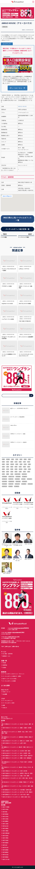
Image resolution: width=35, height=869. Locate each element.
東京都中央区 (4, 486)
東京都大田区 (24, 481)
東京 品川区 (5, 826)
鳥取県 (7, 464)
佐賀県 (29, 459)
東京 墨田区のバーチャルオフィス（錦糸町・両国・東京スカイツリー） (17, 747)
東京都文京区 (24, 474)
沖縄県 (3, 459)
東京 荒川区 (5, 847)
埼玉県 (29, 469)
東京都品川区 (17, 483)
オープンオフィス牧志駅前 (17, 417)
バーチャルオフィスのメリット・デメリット (13, 673)
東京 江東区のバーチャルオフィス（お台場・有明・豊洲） (17, 750)
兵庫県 (21, 464)
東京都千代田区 (17, 474)
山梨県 (29, 466)
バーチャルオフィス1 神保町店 (7, 508)
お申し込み (8, 646)
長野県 (24, 466)
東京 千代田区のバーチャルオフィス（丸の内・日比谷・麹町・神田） (17, 724)
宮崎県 (12, 459)
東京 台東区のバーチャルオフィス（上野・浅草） (15, 743)
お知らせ (5, 707)
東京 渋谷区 (5, 835)
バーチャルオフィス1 (18, 867)
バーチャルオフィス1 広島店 (17, 508)
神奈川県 (5, 26)
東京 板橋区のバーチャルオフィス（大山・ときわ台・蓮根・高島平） (17, 786)
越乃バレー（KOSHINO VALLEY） (19, 408)
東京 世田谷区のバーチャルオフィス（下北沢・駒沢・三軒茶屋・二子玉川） (17, 762)
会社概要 (5, 694)
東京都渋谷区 (18, 481)
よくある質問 (5, 685)
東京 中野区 (5, 838)
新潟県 (16, 469)
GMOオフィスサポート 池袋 (17, 433)
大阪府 (25, 464)
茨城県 (12, 471)
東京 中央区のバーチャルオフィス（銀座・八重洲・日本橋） (17, 727)
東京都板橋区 (18, 476)
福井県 (3, 469)
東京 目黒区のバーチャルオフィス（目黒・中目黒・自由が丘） (18, 755)
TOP (2, 646)
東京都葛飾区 (4, 476)
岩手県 (3, 474)
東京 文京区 (5, 816)
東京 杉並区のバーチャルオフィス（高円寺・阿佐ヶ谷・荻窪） (18, 773)
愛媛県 (12, 461)
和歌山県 (12, 464)
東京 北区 (5, 845)
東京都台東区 (30, 483)
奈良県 (17, 464)
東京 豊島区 (5, 842)
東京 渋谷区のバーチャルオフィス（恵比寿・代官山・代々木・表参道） (17, 767)
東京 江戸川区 (6, 859)
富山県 (12, 469)
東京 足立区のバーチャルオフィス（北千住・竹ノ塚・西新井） (18, 792)
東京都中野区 (4, 481)
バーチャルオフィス (7, 700)
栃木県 (7, 471)
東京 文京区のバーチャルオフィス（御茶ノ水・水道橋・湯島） (18, 740)
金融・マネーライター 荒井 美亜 (17, 560)
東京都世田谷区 (11, 481)
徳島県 (20, 461)
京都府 (29, 464)
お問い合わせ (15, 646)
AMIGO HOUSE (22, 106)
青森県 (7, 474)
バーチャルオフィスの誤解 (9, 681)
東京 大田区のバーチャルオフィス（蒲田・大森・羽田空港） (17, 758)
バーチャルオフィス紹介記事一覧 (17, 229)
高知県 (7, 461)
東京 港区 (5, 811)
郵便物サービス (6, 656)
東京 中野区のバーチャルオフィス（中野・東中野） (15, 771)
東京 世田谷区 (6, 833)
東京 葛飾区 (5, 857)
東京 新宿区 (5, 814)
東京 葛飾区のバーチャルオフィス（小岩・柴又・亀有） (16, 794)
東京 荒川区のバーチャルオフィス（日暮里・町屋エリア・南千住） (18, 782)
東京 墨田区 (5, 821)
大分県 (17, 459)
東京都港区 (10, 486)
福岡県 (3, 461)
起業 (4, 705)
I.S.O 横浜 (4, 237)
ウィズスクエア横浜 (23, 237)
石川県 (7, 469)
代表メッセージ (6, 691)
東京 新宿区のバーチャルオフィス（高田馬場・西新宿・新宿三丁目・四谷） (17, 737)
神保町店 (26, 628)
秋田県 (24, 471)
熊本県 (21, 459)
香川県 (16, 461)
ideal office (13, 425)
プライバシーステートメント (23, 641)
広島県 (24, 461)
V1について (5, 690)
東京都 (3, 805)
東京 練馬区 (5, 852)
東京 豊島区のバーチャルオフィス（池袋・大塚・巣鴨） (16, 775)
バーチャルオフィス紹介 (9, 703)
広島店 (22, 632)
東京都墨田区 (24, 483)
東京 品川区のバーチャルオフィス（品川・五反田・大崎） (17, 753)
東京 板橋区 (5, 850)
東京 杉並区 (5, 840)
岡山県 (29, 461)
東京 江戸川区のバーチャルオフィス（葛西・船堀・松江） (17, 797)
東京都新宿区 (16, 486)
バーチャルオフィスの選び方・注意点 (12, 676)
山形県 (20, 471)
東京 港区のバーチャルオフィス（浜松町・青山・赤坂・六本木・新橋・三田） (17, 732)
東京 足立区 (5, 854)
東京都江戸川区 (11, 476)
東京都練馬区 (24, 476)
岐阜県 (20, 466)
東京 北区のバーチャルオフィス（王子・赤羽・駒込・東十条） (18, 778)
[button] (17, 88)
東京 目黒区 (5, 828)
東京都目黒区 (4, 483)
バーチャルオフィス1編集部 (7, 522)
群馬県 (3, 471)
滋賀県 (3, 466)
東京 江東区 (5, 823)
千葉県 (25, 469)
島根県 (3, 464)
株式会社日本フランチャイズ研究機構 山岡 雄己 (17, 545)
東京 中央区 (5, 809)
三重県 (7, 466)
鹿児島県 (7, 459)
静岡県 (16, 466)
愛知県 (12, 466)
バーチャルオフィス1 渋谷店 (28, 508)
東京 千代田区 (6, 807)
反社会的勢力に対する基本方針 (8, 642)
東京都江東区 (11, 483)
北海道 (12, 474)
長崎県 (25, 459)
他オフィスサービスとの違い (10, 678)
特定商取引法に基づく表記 (7, 641)
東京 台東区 (5, 819)
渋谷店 (3, 628)
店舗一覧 (4, 661)
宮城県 (29, 471)
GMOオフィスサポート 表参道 (18, 442)
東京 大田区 (5, 830)
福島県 (16, 471)
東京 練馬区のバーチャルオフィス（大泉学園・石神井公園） (17, 789)
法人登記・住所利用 (7, 653)
